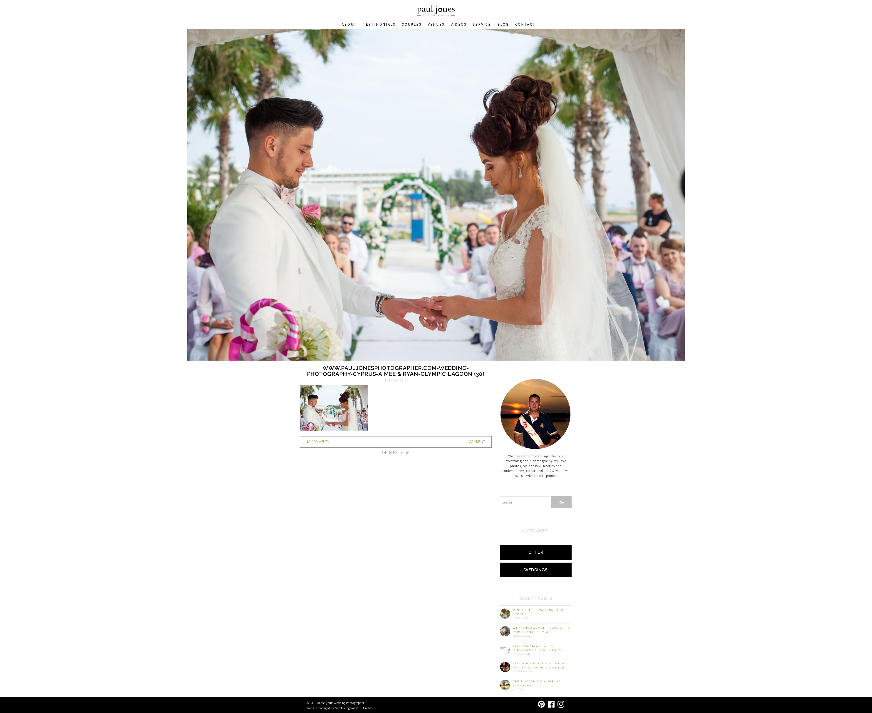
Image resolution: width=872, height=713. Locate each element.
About (349, 24)
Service (482, 24)
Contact (525, 24)
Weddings (536, 569)
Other (535, 552)
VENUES (436, 24)
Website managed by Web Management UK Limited (340, 708)
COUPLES (411, 24)
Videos (459, 24)
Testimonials (379, 24)
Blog (503, 24)
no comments (317, 441)
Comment (477, 441)
